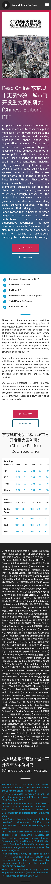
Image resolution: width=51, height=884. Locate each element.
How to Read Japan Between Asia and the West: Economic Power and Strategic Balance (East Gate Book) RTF (25, 797)
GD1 (33, 471)
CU (25, 471)
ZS (39, 471)
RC (47, 471)
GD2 (18, 471)
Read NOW (27, 248)
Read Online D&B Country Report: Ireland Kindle (25, 854)
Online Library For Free (24, 5)
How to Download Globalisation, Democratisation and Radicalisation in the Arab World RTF (25, 812)
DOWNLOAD (27, 257)
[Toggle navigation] (47, 4)
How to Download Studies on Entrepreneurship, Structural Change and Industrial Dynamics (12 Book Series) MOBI (25, 847)
